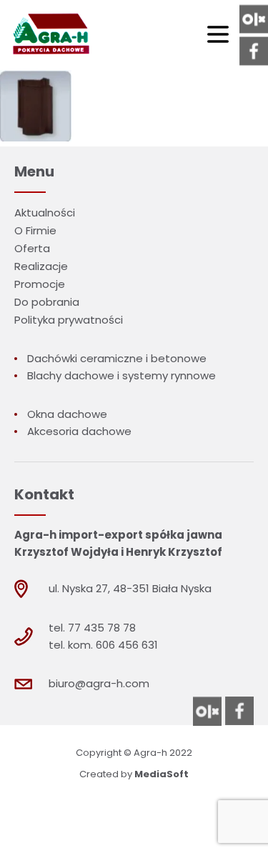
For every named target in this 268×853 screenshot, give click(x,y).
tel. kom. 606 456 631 (103, 644)
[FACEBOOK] (253, 51)
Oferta (32, 248)
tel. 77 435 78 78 (92, 627)
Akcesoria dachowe (79, 431)
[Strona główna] (49, 35)
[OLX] (253, 19)
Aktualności (44, 212)
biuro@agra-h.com (99, 683)
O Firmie (35, 230)
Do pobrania (46, 301)
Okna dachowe (67, 413)
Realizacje (41, 266)
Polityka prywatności (68, 319)
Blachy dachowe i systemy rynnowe (121, 375)
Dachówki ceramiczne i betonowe (117, 358)
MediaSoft (161, 774)
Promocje (39, 283)
